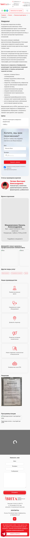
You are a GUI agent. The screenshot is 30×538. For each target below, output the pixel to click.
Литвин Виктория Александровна (17, 182)
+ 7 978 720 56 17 (15, 6)
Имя (5, 145)
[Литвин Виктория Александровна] (5, 185)
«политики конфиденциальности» (15, 530)
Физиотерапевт (5, 273)
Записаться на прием (16, 10)
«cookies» (24, 528)
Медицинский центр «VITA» (9, 106)
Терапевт (27, 273)
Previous (1, 273)
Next (28, 273)
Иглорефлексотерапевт (16, 273)
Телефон (6, 152)
